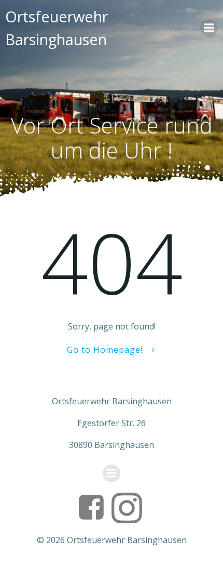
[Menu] (209, 28)
